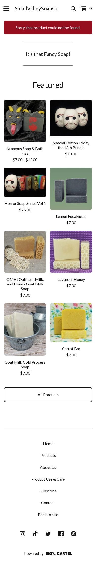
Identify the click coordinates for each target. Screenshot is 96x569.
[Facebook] (60, 533)
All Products (48, 394)
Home (48, 443)
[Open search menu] (73, 8)
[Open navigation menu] (6, 8)
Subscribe (48, 490)
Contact (48, 502)
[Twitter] (48, 533)
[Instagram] (22, 533)
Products (48, 455)
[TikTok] (35, 533)
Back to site (48, 514)
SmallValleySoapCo (37, 8)
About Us (48, 467)
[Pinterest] (73, 533)
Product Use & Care (48, 479)
